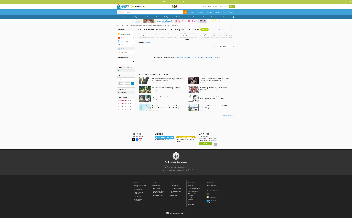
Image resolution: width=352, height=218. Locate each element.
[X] (133, 139)
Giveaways (226, 17)
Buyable (123, 48)
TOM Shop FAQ (174, 185)
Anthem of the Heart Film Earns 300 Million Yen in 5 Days (215, 107)
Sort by (216, 46)
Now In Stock (214, 17)
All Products (219, 12)
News (209, 6)
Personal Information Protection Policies (158, 191)
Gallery (214, 6)
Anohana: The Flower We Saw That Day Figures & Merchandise (168, 29)
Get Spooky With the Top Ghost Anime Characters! (213, 88)
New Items (200, 12)
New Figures (136, 17)
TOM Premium (138, 189)
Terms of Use (156, 185)
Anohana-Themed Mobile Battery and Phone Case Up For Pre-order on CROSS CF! (215, 98)
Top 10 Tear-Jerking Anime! (161, 97)
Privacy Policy (156, 188)
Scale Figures (147, 17)
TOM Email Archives (194, 188)
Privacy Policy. (171, 212)
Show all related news (229, 115)
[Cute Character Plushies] (175, 21)
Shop (204, 6)
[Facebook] (137, 139)
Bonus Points (203, 17)
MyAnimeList (212, 193)
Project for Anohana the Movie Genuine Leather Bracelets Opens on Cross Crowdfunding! (168, 107)
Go (132, 83)
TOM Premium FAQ (175, 188)
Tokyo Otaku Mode (174, 6)
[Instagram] (140, 139)
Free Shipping (179, 17)
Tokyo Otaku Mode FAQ (175, 191)
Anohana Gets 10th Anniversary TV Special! (167, 87)
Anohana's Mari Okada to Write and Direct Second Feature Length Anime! (214, 79)
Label (122, 25)
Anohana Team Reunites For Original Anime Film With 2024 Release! (167, 79)
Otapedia (220, 6)
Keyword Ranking (193, 191)
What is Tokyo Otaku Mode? (140, 186)
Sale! (192, 12)
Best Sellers (209, 12)
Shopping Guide (139, 6)
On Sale (123, 38)
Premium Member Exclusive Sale (126, 33)
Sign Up (232, 6)
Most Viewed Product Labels (227, 30)
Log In (227, 6)
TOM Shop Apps (211, 185)
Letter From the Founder (138, 193)
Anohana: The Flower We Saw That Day (218, 34)
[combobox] (153, 12)
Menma (141, 37)
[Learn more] (129, 34)
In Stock (123, 45)
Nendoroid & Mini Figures (163, 17)
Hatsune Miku (191, 17)
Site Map (190, 185)
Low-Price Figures (123, 17)
